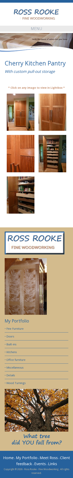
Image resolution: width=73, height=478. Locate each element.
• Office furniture (15, 360)
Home (8, 457)
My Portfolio (17, 321)
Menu (36, 28)
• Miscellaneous (14, 367)
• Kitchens (11, 352)
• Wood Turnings (15, 383)
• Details (10, 375)
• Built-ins (10, 344)
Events (40, 463)
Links (52, 463)
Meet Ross (49, 457)
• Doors (9, 336)
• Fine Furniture (14, 328)
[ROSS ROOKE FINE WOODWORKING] (36, 11)
